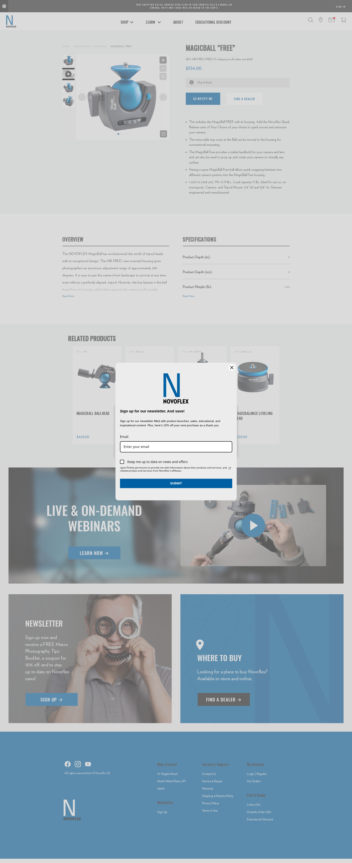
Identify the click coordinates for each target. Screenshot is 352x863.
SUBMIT (176, 483)
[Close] (232, 367)
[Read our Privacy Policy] (229, 468)
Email (124, 436)
